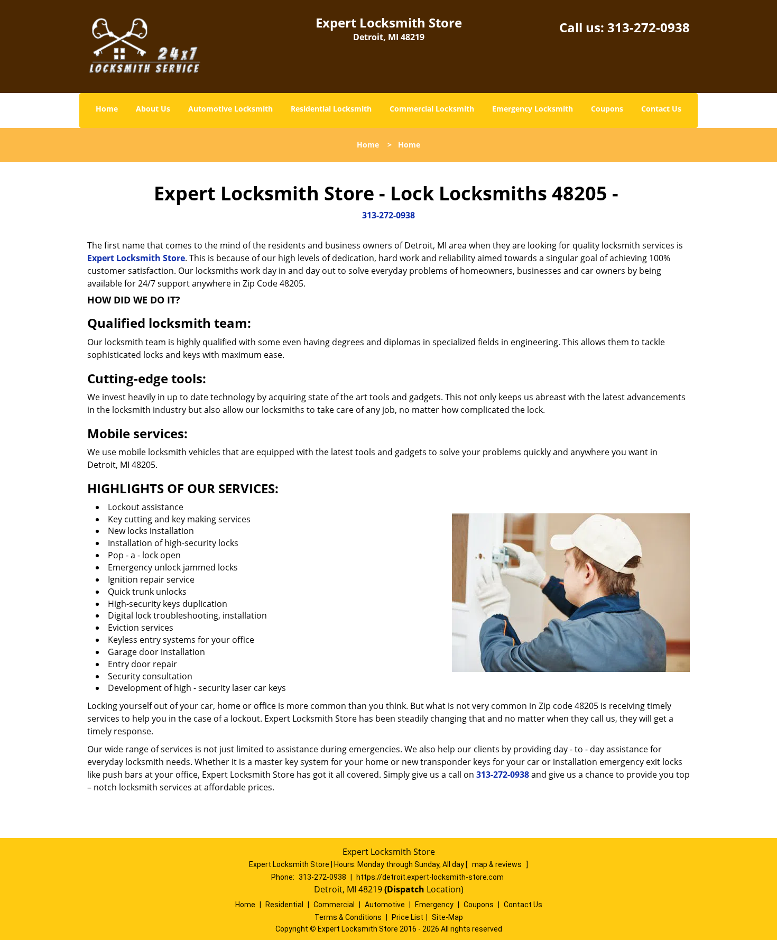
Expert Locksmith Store (136, 258)
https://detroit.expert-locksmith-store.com (430, 877)
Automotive (385, 904)
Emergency (434, 904)
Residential (284, 904)
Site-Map (447, 917)
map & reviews (497, 864)
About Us (153, 109)
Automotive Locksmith (230, 109)
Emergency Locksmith (532, 109)
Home (107, 109)
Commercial (334, 904)
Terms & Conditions (348, 917)
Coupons (607, 109)
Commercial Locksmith (432, 109)
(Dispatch (405, 889)
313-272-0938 (648, 27)
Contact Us (661, 109)
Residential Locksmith (331, 109)
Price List (407, 917)
